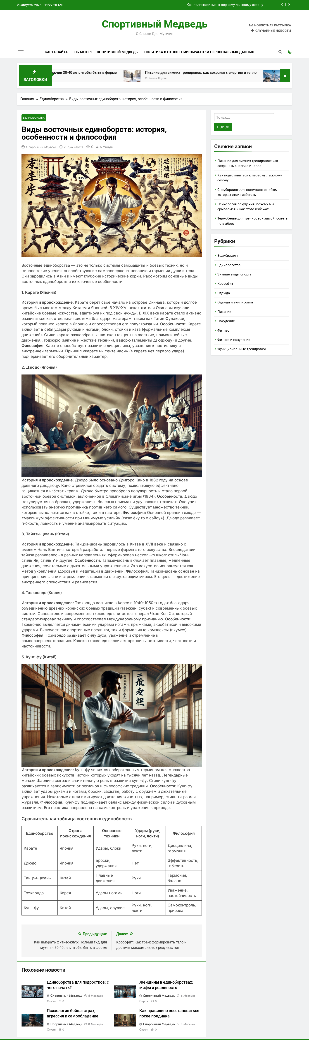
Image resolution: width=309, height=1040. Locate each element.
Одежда (223, 293)
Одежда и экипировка (235, 302)
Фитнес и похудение (233, 340)
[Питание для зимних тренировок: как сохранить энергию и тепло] (90, 78)
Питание (224, 312)
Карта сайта (56, 52)
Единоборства (34, 118)
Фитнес (223, 330)
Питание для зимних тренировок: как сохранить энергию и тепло (159, 72)
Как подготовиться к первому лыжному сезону (225, 5)
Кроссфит (225, 284)
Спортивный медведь (154, 24)
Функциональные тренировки (241, 349)
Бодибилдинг (228, 256)
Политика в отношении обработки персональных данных (199, 52)
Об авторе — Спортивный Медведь (106, 52)
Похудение (226, 321)
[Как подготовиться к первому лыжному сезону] (230, 78)
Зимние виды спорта (234, 274)
